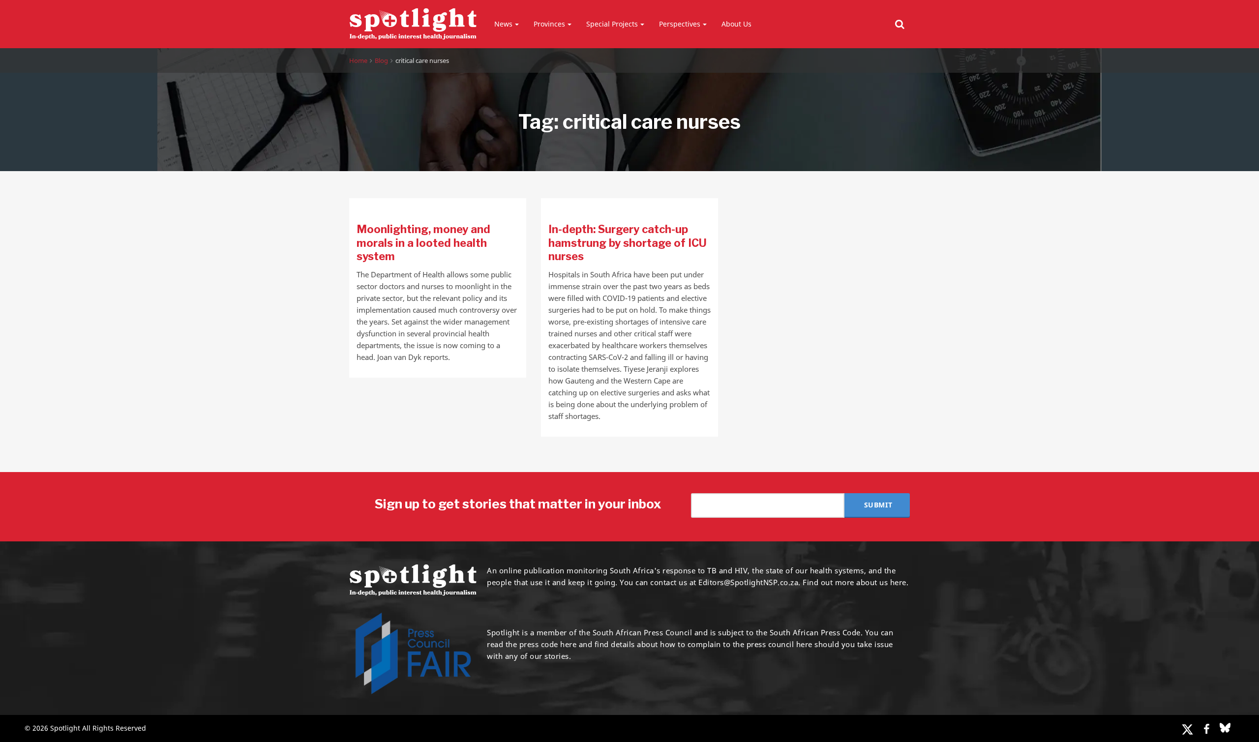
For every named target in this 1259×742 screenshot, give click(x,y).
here (568, 644)
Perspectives (679, 24)
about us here (881, 582)
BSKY (1225, 727)
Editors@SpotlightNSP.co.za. (749, 582)
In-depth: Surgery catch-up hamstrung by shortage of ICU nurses (627, 243)
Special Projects (612, 24)
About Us (736, 24)
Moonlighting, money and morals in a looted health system (423, 243)
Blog (381, 60)
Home (358, 60)
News (503, 24)
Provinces (549, 24)
